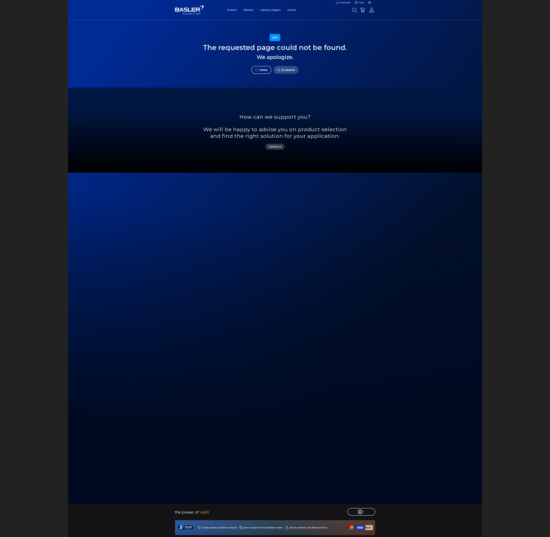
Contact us (275, 146)
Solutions (248, 9)
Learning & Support (270, 9)
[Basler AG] (189, 10)
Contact (291, 9)
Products (232, 9)
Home (264, 70)
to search (288, 70)
